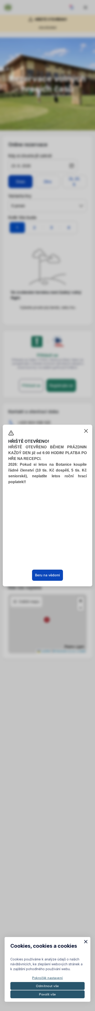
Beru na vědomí (47, 575)
